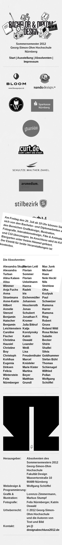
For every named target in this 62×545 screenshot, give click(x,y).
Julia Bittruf (30, 324)
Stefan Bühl (50, 359)
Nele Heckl (49, 278)
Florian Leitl (30, 266)
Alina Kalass (11, 278)
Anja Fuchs (10, 289)
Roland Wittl (50, 328)
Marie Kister (30, 367)
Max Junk (48, 266)
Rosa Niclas (50, 332)
